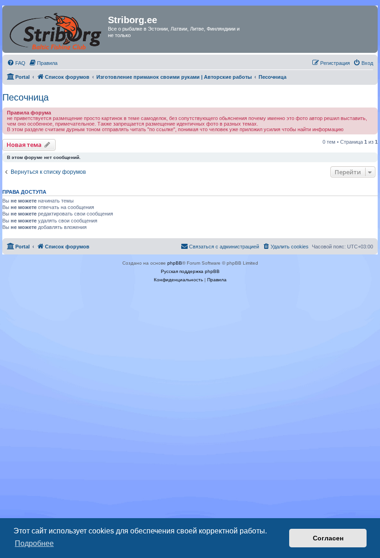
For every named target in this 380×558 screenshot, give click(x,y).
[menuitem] (16, 63)
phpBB (174, 263)
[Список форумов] (56, 29)
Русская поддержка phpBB (190, 271)
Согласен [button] (328, 538)
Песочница (25, 97)
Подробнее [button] (34, 543)
